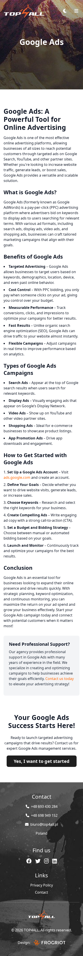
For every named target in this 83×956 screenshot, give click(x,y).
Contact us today (59, 678)
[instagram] (46, 861)
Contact (41, 892)
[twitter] (38, 861)
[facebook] (29, 861)
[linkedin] (54, 861)
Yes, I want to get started (41, 761)
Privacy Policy (41, 885)
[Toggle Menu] (76, 11)
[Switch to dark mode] (65, 11)
